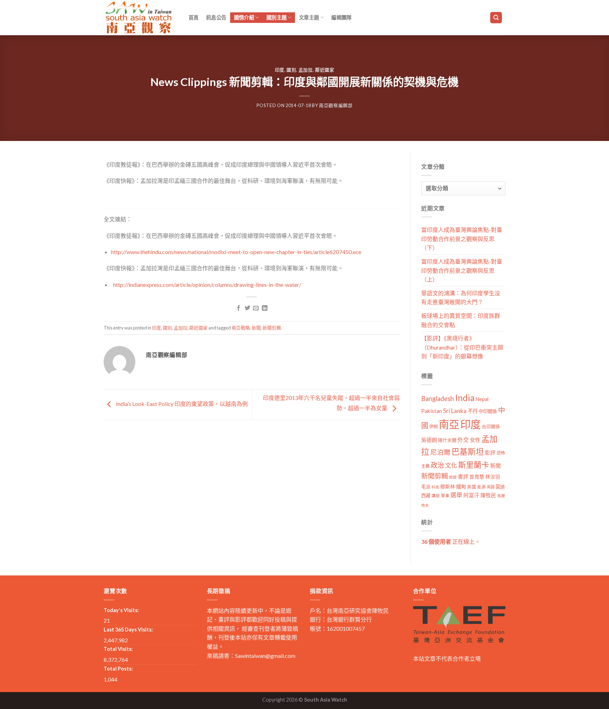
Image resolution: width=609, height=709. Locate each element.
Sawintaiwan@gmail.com (265, 655)
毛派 (425, 486)
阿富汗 (471, 495)
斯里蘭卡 (473, 464)
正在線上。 (450, 541)
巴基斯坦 (467, 451)
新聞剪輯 (272, 328)
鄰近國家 (324, 70)
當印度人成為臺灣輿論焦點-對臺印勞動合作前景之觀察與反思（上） (461, 270)
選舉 (456, 495)
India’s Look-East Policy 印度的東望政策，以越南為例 (181, 403)
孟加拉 (306, 70)
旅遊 (453, 477)
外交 (463, 439)
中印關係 (488, 411)
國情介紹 (244, 17)
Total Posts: (118, 669)
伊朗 (433, 426)
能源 (481, 486)
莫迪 (500, 486)
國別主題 (276, 17)
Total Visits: (118, 649)
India (465, 398)
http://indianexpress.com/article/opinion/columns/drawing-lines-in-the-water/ (207, 284)
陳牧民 (488, 495)
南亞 (449, 424)
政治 (437, 465)
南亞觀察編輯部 (336, 105)
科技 (435, 487)
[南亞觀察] (139, 17)
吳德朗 (429, 440)
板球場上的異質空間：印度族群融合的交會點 (460, 320)
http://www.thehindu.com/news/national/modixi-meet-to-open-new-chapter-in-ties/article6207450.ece (236, 251)
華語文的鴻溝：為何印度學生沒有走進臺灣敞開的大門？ (460, 298)
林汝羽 (492, 477)
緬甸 (461, 486)
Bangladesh (437, 398)
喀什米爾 (447, 440)
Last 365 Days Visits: (128, 630)
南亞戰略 (241, 328)
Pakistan (431, 411)
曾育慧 (476, 477)
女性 (475, 440)
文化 (451, 465)
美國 (471, 486)
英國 (490, 487)
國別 (291, 70)
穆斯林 (447, 486)
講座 (435, 495)
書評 (463, 476)
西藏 (425, 495)
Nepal (482, 399)
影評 (490, 453)
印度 (279, 70)
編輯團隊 (341, 17)
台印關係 (491, 426)
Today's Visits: (121, 610)
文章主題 (309, 17)
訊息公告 (216, 17)
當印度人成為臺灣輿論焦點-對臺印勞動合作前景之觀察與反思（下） (461, 238)
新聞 (256, 328)
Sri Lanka (455, 410)
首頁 (194, 17)
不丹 (473, 411)
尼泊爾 (440, 452)
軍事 (445, 495)
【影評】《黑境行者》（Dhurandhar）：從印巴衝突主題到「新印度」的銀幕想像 (462, 347)
